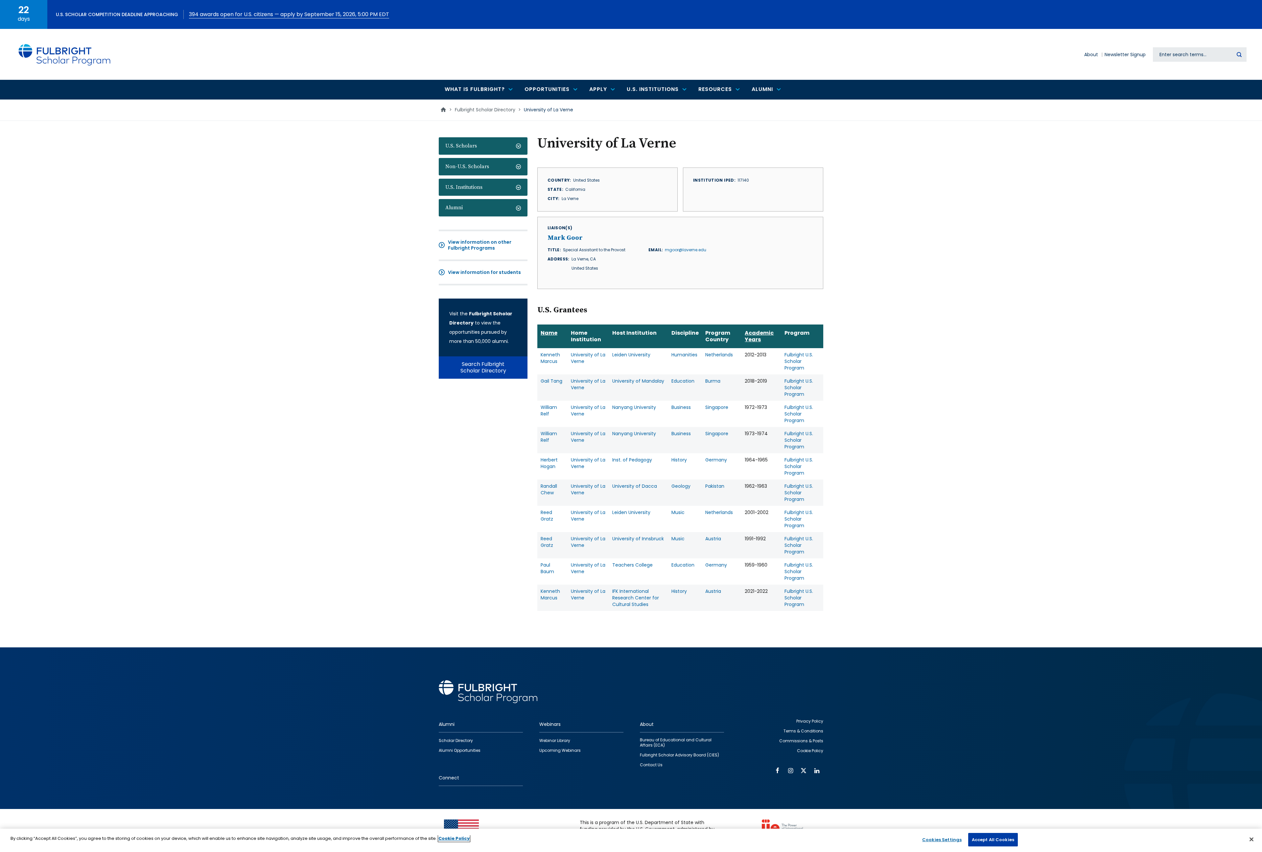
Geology (680, 486)
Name (549, 333)
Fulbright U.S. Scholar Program (798, 361)
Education (682, 381)
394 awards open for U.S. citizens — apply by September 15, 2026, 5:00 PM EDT (289, 14)
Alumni (454, 207)
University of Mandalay (638, 381)
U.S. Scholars (461, 146)
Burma (712, 381)
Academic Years (759, 336)
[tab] (483, 146)
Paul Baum (547, 568)
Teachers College (632, 565)
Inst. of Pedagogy (632, 460)
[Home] (64, 54)
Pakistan (714, 486)
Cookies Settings (942, 840)
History (679, 460)
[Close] (1251, 839)
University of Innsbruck (638, 538)
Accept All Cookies (993, 840)
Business (681, 407)
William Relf (549, 410)
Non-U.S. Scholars (467, 166)
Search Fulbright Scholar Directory (483, 367)
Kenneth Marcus (550, 358)
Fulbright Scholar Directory (485, 109)
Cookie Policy (454, 838)
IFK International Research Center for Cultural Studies (635, 598)
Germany (716, 460)
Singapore (716, 407)
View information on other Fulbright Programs (479, 245)
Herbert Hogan (549, 463)
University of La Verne (588, 358)
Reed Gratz (547, 515)
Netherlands (719, 354)
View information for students (484, 272)
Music (678, 512)
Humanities (684, 354)
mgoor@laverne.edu (685, 250)
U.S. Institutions (463, 187)
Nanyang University (634, 407)
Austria (713, 538)
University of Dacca (634, 486)
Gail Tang (551, 381)
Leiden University (631, 354)
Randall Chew (549, 489)
